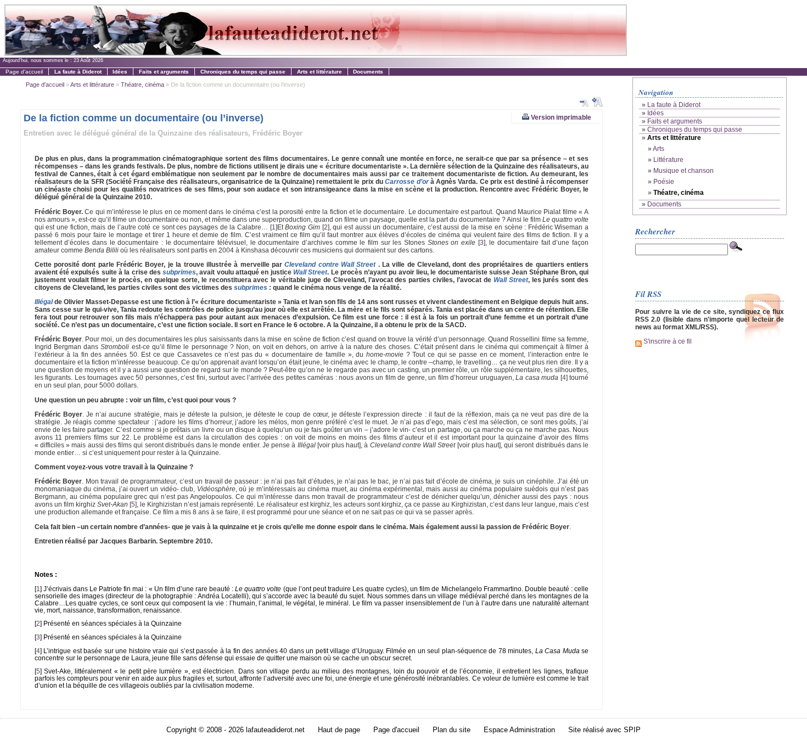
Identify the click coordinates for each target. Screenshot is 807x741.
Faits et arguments (674, 121)
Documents (664, 204)
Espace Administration (519, 730)
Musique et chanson (683, 171)
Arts (658, 149)
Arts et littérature (92, 84)
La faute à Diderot (673, 105)
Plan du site (451, 730)
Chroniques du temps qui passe (694, 129)
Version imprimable (560, 117)
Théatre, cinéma (142, 84)
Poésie (663, 182)
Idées (655, 113)
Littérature (668, 160)
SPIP (632, 730)
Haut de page (339, 730)
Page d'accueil (24, 72)
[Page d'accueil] (315, 53)
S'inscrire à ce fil (667, 341)
